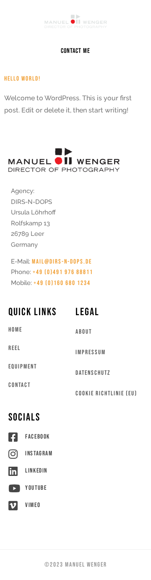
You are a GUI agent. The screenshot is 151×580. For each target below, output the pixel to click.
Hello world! (22, 79)
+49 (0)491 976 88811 (63, 272)
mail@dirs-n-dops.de (62, 262)
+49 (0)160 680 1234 (62, 283)
